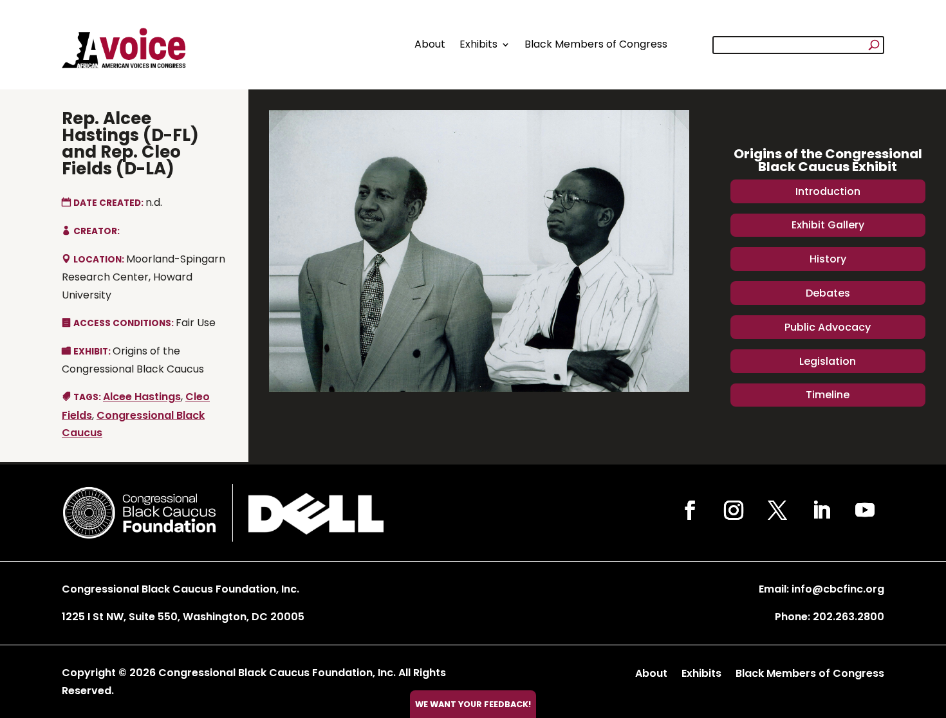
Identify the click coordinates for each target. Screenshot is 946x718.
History (828, 259)
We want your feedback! (473, 704)
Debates (828, 293)
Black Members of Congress (595, 44)
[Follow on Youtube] (865, 510)
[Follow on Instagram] (733, 510)
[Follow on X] (777, 510)
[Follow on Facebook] (690, 510)
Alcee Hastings (142, 396)
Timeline (827, 394)
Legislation (827, 361)
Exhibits (478, 44)
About (429, 44)
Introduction (827, 191)
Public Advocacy (827, 327)
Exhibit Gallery (828, 224)
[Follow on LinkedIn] (821, 510)
